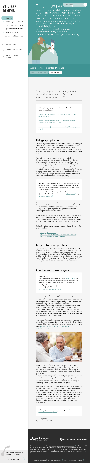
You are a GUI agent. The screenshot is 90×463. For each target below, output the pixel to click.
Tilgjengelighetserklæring (54, 460)
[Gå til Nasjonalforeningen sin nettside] (73, 439)
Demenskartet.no (13, 459)
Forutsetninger (11, 44)
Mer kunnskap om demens (12, 57)
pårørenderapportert (45, 196)
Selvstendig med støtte (14, 25)
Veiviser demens (10, 8)
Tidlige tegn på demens (39, 72)
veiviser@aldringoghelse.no (64, 451)
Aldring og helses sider (48, 233)
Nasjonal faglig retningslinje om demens (61, 446)
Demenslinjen (69, 278)
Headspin (79, 460)
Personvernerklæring (40, 460)
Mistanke (8, 18)
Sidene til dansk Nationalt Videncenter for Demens (58, 235)
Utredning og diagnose (14, 21)
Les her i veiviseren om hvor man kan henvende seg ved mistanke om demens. (58, 327)
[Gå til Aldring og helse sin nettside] (40, 439)
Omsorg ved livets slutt (14, 36)
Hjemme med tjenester (14, 29)
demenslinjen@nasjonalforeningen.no (50, 289)
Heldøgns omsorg (12, 32)
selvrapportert (70, 194)
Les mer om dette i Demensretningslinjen (57, 411)
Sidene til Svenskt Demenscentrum (52, 237)
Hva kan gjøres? (55, 72)
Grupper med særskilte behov (14, 50)
